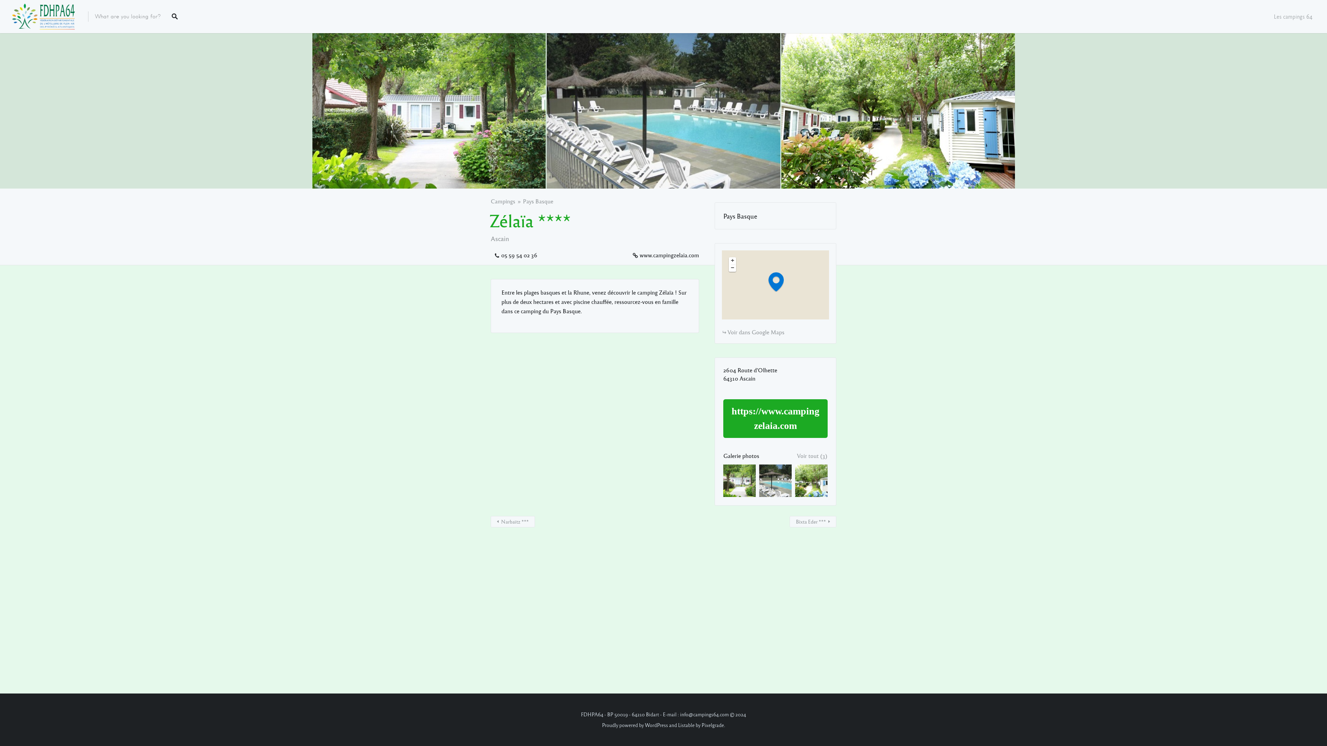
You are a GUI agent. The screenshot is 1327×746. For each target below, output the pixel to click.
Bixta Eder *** (811, 521)
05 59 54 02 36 (519, 255)
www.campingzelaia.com (669, 255)
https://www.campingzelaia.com (775, 418)
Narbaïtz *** (515, 521)
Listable (686, 725)
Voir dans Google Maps (755, 332)
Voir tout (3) (812, 455)
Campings (503, 201)
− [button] (732, 268)
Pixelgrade (713, 725)
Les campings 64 (1293, 16)
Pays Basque (538, 201)
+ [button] (732, 260)
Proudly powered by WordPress (635, 725)
